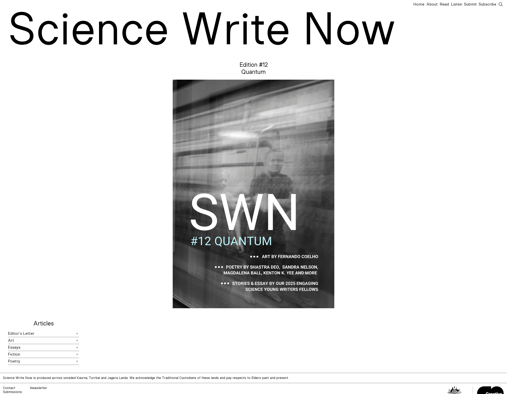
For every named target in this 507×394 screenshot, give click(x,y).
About (432, 4)
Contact (9, 388)
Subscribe (487, 4)
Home (418, 4)
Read (444, 4)
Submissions (12, 392)
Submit (470, 4)
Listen (456, 4)
